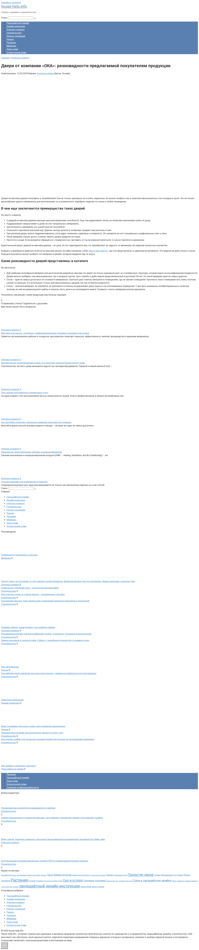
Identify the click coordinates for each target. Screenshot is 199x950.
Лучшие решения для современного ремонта (24, 481)
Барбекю (30, 875)
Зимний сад (95, 875)
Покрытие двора (141, 875)
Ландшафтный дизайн (17, 23)
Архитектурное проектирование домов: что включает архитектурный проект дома (43, 363)
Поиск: (4, 17)
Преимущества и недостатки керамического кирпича (28, 808)
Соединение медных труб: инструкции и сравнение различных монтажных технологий (45, 601)
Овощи (109, 875)
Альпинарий (21, 875)
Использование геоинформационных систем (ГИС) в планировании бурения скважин (44, 861)
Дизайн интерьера (15, 26)
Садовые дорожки (94, 880)
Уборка (174, 881)
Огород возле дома (16, 52)
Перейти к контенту (11, 2)
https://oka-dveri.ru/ (98, 251)
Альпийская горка (8, 875)
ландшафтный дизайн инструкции (49, 886)
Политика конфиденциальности (22, 787)
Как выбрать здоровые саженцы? (18, 766)
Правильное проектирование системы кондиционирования (31, 452)
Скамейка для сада (125, 881)
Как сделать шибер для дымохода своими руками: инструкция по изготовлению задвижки (47, 739)
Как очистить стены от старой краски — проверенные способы (33, 594)
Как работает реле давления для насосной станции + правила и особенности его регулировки (48, 673)
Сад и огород (73, 880)
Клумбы (103, 875)
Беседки (43, 875)
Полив (157, 875)
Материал (11, 46)
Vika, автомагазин (10, 667)
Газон (50, 875)
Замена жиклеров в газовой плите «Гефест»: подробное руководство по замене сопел (45, 640)
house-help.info (14, 6)
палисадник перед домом (92, 887)
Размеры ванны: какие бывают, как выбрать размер (28, 627)
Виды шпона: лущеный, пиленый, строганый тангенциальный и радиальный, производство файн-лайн (53, 839)
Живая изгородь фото (81, 875)
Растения (11, 42)
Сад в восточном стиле (52, 881)
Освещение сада (120, 875)
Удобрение (181, 881)
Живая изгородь (63, 875)
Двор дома (12, 49)
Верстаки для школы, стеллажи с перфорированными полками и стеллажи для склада (45, 333)
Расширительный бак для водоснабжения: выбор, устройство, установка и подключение (46, 634)
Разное (10, 39)
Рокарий (39, 881)
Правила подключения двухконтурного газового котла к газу (32, 733)
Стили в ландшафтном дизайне (152, 880)
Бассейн (36, 875)
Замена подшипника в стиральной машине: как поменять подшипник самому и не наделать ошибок (52, 817)
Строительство (14, 33)
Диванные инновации (12, 700)
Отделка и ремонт (15, 29)
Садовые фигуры (112, 881)
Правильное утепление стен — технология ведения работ (30, 588)
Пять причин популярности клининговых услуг (24, 392)
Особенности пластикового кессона (19, 555)
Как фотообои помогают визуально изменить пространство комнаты (36, 422)
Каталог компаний (15, 36)
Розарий (32, 881)
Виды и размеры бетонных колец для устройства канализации (33, 726)
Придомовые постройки (172, 875)
